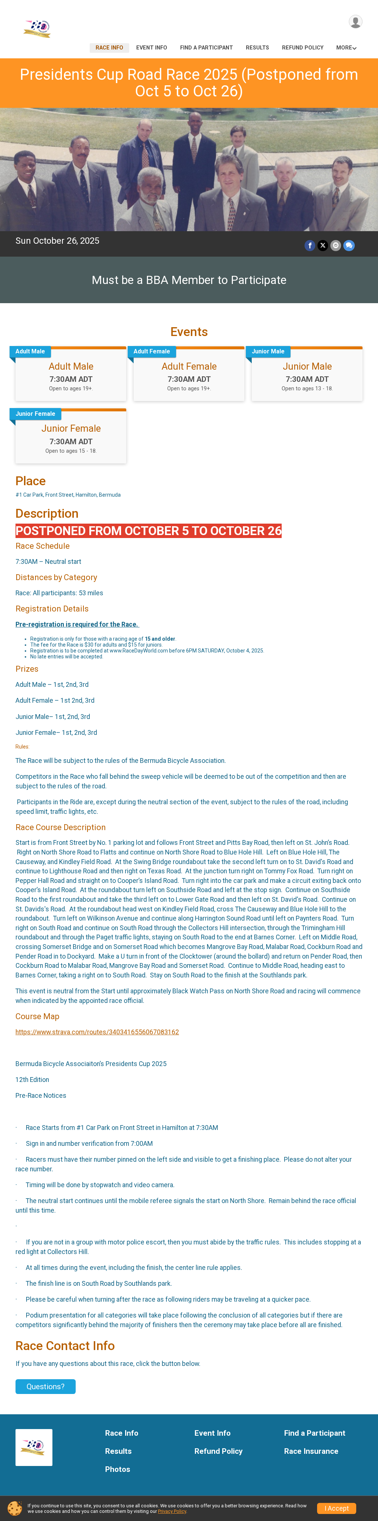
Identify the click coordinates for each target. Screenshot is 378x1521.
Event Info (151, 48)
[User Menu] (355, 21)
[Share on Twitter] (322, 245)
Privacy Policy (172, 1511)
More (344, 48)
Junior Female (71, 428)
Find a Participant (206, 48)
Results (257, 48)
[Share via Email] (335, 245)
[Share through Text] (349, 245)
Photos (117, 1469)
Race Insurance (311, 1451)
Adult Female (189, 366)
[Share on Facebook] (310, 245)
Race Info (109, 48)
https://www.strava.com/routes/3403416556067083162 (97, 1032)
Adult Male (71, 366)
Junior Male (307, 366)
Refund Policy (302, 48)
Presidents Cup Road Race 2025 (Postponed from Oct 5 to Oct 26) (189, 82)
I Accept (336, 1508)
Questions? (46, 1386)
